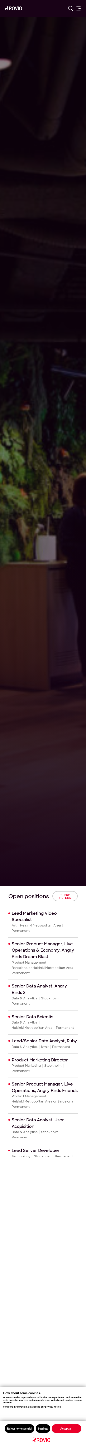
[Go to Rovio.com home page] (13, 9)
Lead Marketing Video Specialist (34, 917)
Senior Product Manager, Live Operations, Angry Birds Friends (45, 1087)
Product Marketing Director (40, 1060)
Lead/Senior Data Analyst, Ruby (44, 1041)
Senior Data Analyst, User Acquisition (38, 1123)
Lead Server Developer (36, 1150)
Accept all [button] (66, 1428)
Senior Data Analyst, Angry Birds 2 (39, 989)
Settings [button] (43, 1428)
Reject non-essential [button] (19, 1428)
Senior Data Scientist (33, 1017)
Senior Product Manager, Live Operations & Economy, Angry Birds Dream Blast (43, 950)
